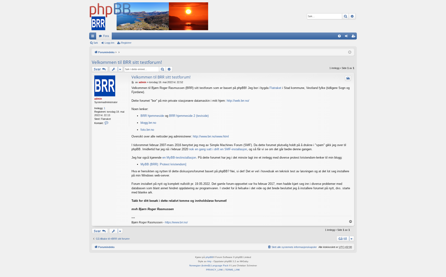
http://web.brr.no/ (238, 100)
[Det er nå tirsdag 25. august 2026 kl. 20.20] (349, 52)
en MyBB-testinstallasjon (179, 157)
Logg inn (109, 42)
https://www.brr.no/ (176, 222)
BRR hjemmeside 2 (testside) (189, 115)
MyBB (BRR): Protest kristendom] (163, 164)
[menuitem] (339, 36)
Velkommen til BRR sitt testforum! (127, 62)
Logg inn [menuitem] (347, 36)
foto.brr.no (147, 129)
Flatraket (275, 88)
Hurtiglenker (93, 36)
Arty (209, 261)
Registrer (126, 42)
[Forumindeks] (148, 16)
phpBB (209, 257)
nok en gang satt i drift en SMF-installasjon (218, 149)
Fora (106, 36)
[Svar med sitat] (348, 78)
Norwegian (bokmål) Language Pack (208, 265)
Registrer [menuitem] (354, 36)
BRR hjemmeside (152, 115)
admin (98, 98)
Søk (95, 42)
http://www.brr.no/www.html (211, 136)
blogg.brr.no (148, 122)
